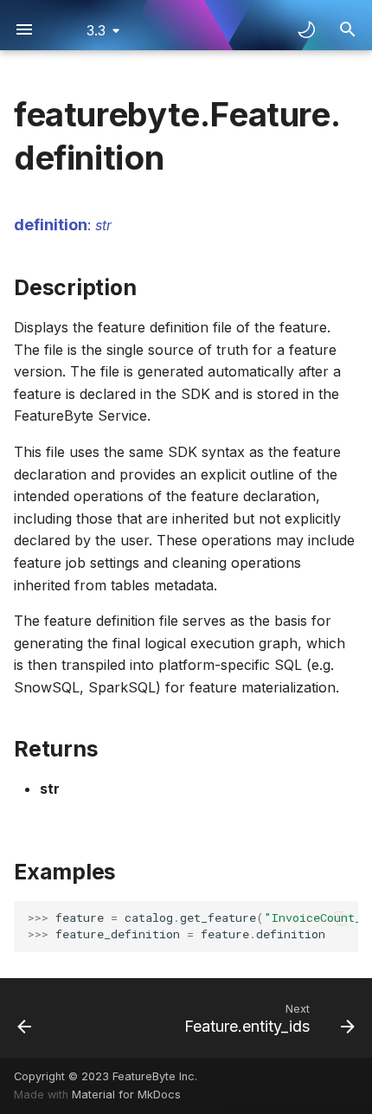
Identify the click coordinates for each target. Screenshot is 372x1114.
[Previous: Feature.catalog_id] (24, 1018)
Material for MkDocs (126, 1094)
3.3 (96, 30)
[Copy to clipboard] (340, 918)
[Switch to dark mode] (306, 29)
